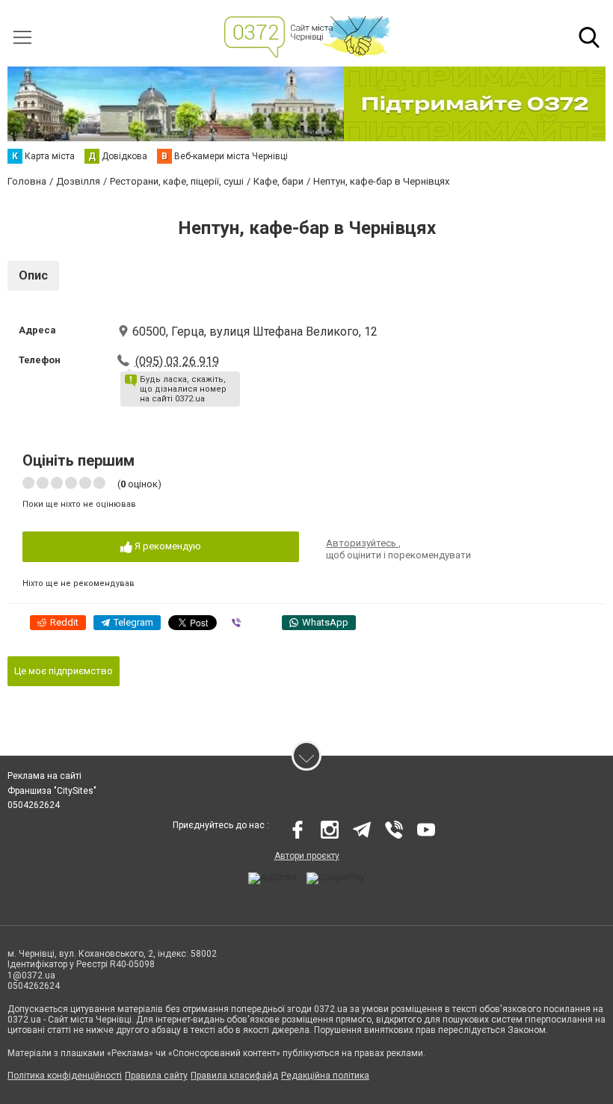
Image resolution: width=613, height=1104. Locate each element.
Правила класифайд (234, 1075)
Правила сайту (156, 1075)
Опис (33, 275)
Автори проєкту (306, 856)
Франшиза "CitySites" (51, 791)
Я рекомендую (166, 546)
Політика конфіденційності (64, 1075)
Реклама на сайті (44, 776)
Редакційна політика (325, 1075)
